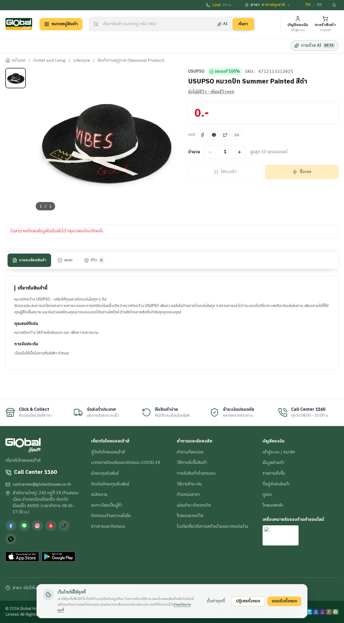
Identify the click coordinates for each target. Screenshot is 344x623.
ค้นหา (243, 23)
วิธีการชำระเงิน (189, 484)
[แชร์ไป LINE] (214, 135)
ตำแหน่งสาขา (188, 494)
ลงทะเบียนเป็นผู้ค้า (106, 505)
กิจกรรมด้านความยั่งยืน (111, 515)
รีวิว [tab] (97, 260)
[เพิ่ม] (240, 152)
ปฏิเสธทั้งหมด (248, 601)
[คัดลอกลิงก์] (237, 135)
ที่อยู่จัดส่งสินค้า (276, 484)
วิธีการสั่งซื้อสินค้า (192, 462)
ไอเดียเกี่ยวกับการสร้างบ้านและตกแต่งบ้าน (212, 526)
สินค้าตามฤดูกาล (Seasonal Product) (131, 60)
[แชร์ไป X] (225, 135)
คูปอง (267, 494)
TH (307, 5)
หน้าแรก (19, 60)
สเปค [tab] (68, 260)
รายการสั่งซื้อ (274, 473)
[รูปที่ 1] (15, 78)
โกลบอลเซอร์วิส (190, 515)
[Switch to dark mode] (334, 5)
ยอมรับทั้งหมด (284, 601)
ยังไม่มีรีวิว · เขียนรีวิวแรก (211, 92)
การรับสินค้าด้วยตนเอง (196, 473)
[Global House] (18, 24)
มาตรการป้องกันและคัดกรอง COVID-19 (125, 462)
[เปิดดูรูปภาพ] (105, 141)
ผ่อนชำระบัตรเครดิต (194, 505)
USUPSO (196, 71)
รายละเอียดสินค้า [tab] (32, 260)
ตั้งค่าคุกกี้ (216, 601)
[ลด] (211, 152)
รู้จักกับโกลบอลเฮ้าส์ (108, 452)
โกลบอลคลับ (273, 505)
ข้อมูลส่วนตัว (273, 462)
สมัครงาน (99, 494)
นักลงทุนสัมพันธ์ (105, 473)
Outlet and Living (49, 60)
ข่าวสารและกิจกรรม (108, 526)
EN (319, 5)
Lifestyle (81, 60)
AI (225, 24)
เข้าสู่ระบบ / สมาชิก (279, 452)
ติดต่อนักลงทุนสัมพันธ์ (110, 484)
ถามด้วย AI (317, 45)
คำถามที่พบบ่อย (190, 452)
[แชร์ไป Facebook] (202, 135)
